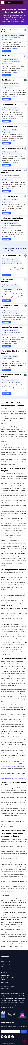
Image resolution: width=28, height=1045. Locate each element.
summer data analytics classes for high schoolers (13, 778)
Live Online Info (6, 988)
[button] (24, 1041)
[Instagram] (12, 1036)
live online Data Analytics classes (13, 766)
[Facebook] (9, 1036)
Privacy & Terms (16, 1043)
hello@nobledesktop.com (8, 967)
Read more (15, 48)
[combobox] (14, 2)
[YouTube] (5, 1036)
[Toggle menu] (25, 2)
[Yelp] (2, 1036)
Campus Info (5, 982)
